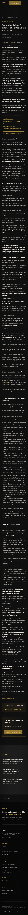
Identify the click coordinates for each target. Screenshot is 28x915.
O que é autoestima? (8, 119)
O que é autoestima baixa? (9, 126)
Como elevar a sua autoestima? (10, 124)
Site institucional (5, 883)
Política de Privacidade (6, 911)
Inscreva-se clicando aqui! (8, 698)
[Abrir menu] (24, 3)
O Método (4, 849)
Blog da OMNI (5, 880)
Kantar (12, 42)
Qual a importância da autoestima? (11, 121)
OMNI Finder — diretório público (9, 867)
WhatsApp (4, 893)
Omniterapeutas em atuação (8, 864)
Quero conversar (15, 3)
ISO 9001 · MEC (5, 854)
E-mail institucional (6, 896)
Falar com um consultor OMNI (13, 709)
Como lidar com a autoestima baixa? (12, 133)
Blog (3, 17)
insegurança (5, 382)
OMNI (4, 830)
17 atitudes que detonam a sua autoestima (13, 131)
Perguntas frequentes (7, 872)
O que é (4, 846)
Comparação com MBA (7, 857)
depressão (4, 392)
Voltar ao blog (6, 798)
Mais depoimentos (6, 870)
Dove (4, 69)
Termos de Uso (15, 911)
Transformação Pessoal (11, 17)
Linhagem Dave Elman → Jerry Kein (10, 851)
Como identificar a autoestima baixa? (12, 128)
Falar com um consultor (12, 732)
